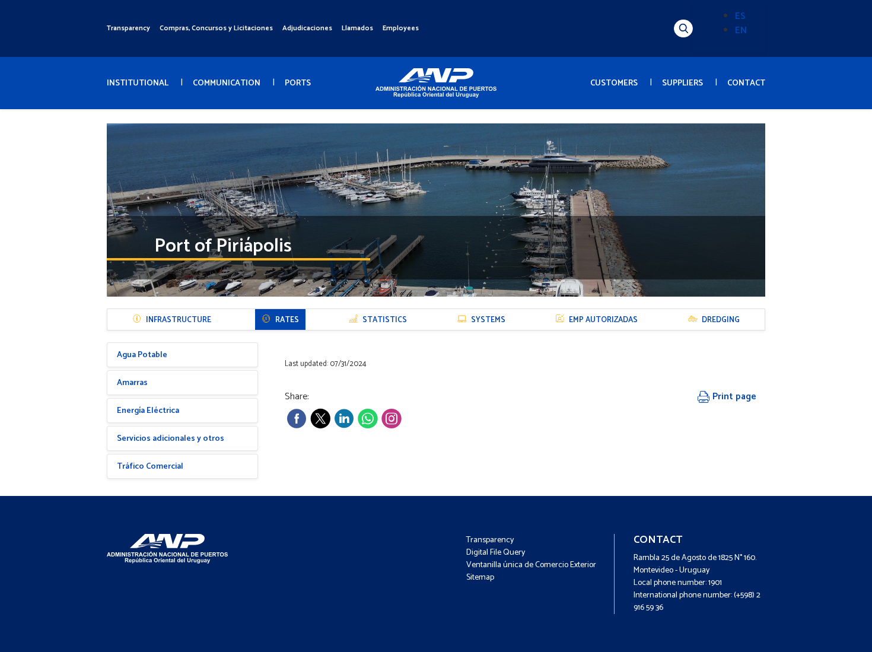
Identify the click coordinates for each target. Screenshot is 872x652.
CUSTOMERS (614, 83)
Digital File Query (495, 552)
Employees (401, 28)
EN (741, 31)
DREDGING (721, 320)
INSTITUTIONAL (137, 83)
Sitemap (480, 577)
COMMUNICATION (226, 83)
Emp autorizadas (603, 320)
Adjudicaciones (307, 28)
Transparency (128, 28)
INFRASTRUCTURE (178, 320)
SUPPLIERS (682, 83)
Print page (733, 397)
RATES (287, 320)
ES (740, 16)
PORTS (298, 83)
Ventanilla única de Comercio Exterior (531, 565)
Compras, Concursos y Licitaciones (216, 28)
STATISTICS (384, 320)
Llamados (357, 28)
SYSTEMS (488, 320)
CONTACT (746, 83)
